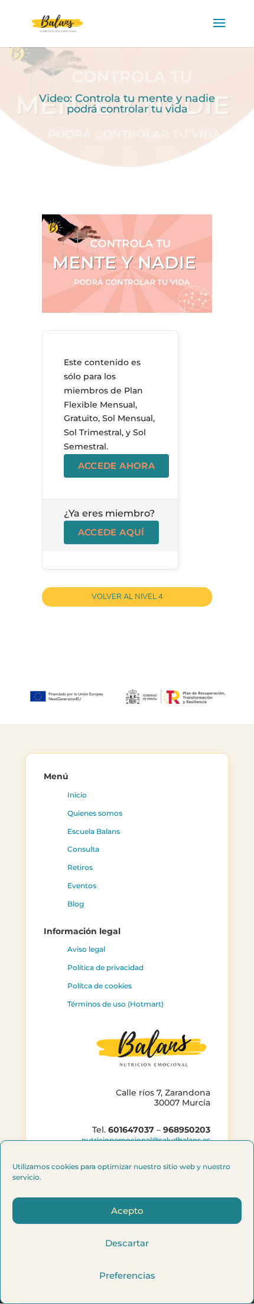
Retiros (80, 867)
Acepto (127, 1210)
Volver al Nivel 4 (127, 596)
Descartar (127, 1243)
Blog (75, 903)
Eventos (81, 885)
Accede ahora (116, 465)
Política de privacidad (105, 967)
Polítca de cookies (99, 985)
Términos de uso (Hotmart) (115, 1003)
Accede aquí (111, 532)
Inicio (77, 794)
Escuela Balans (93, 831)
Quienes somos (94, 813)
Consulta (83, 849)
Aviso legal (86, 949)
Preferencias (127, 1275)
